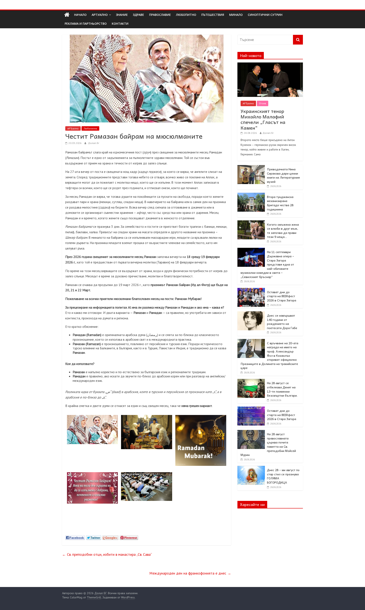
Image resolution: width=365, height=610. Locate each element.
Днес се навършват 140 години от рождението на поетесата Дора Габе (282, 321)
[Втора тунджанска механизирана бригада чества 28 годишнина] (251, 195)
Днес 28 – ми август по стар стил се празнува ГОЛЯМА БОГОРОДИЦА (283, 476)
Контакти (120, 24)
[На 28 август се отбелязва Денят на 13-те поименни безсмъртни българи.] (251, 381)
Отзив (262, 103)
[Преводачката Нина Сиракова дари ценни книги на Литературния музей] (251, 167)
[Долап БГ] (67, 14)
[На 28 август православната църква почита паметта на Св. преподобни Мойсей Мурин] (251, 432)
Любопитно (90, 128)
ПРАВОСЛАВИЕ (160, 15)
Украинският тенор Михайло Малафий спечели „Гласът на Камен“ (263, 119)
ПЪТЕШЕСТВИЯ (212, 15)
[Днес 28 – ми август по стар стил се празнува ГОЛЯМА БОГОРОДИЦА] (251, 468)
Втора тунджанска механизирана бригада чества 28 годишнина (280, 202)
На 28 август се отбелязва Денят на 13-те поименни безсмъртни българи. (282, 389)
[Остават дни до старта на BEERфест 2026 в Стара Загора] (251, 290)
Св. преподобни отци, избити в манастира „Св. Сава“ (107, 554)
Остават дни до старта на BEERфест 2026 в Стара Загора (281, 296)
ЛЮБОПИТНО (186, 15)
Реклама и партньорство (86, 24)
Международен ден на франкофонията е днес (190, 573)
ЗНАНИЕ (122, 15)
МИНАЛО (236, 15)
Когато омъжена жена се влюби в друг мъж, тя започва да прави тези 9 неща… (283, 230)
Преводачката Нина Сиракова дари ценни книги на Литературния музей (283, 175)
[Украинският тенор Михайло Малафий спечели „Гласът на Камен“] (270, 65)
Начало (80, 15)
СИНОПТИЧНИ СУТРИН (265, 15)
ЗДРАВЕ (138, 15)
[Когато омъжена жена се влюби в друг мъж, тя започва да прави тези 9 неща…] (251, 223)
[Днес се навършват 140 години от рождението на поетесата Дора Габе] (251, 314)
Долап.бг (93, 143)
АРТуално (100, 15)
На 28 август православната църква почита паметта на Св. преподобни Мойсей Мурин (268, 444)
